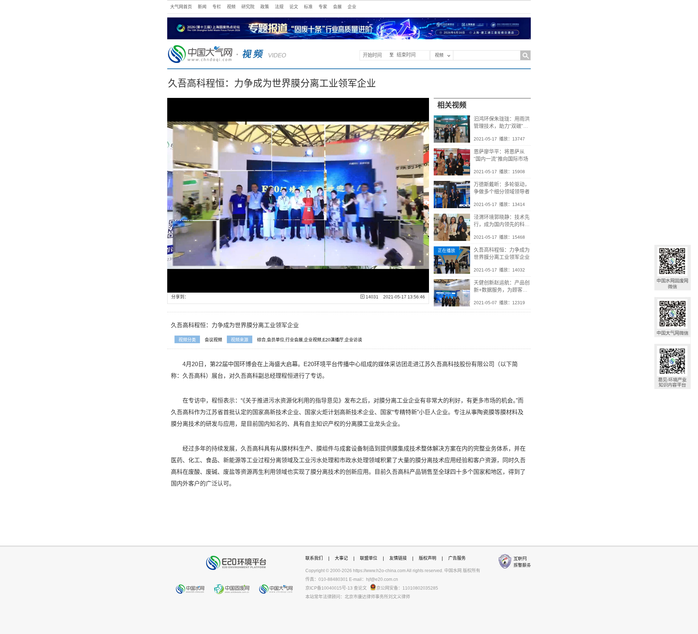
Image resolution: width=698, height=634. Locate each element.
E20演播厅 (333, 339)
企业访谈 (353, 339)
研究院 (247, 6)
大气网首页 (181, 6)
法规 (279, 6)
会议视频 (213, 339)
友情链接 (398, 558)
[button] (189, 287)
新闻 (202, 6)
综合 (261, 339)
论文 (293, 6)
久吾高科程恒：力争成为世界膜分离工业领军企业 (502, 253)
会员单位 (275, 339)
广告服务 (457, 558)
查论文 (360, 588)
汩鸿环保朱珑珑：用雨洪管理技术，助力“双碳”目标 (502, 123)
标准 (308, 6)
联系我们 (314, 558)
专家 (322, 6)
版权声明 (427, 558)
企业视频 (312, 339)
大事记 (341, 558)
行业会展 (294, 339)
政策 (264, 6)
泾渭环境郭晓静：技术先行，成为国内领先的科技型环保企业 (502, 221)
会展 (337, 6)
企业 (352, 6)
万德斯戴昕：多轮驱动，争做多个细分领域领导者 (502, 187)
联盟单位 (368, 558)
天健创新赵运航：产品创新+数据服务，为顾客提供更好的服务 (502, 286)
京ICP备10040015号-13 (329, 588)
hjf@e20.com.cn (382, 579)
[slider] (297, 287)
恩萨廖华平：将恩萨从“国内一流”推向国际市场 (501, 155)
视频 (231, 6)
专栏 (216, 6)
